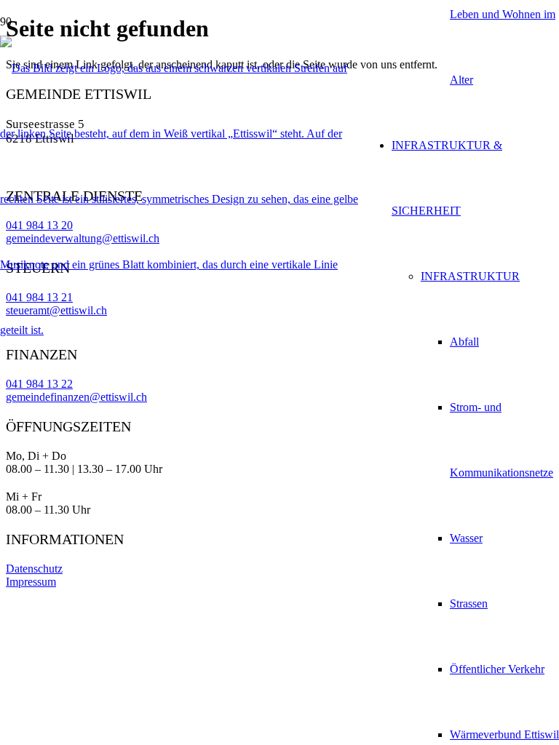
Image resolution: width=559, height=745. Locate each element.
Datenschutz (34, 568)
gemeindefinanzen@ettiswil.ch (76, 397)
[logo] (181, 330)
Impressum (31, 581)
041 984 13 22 (39, 384)
